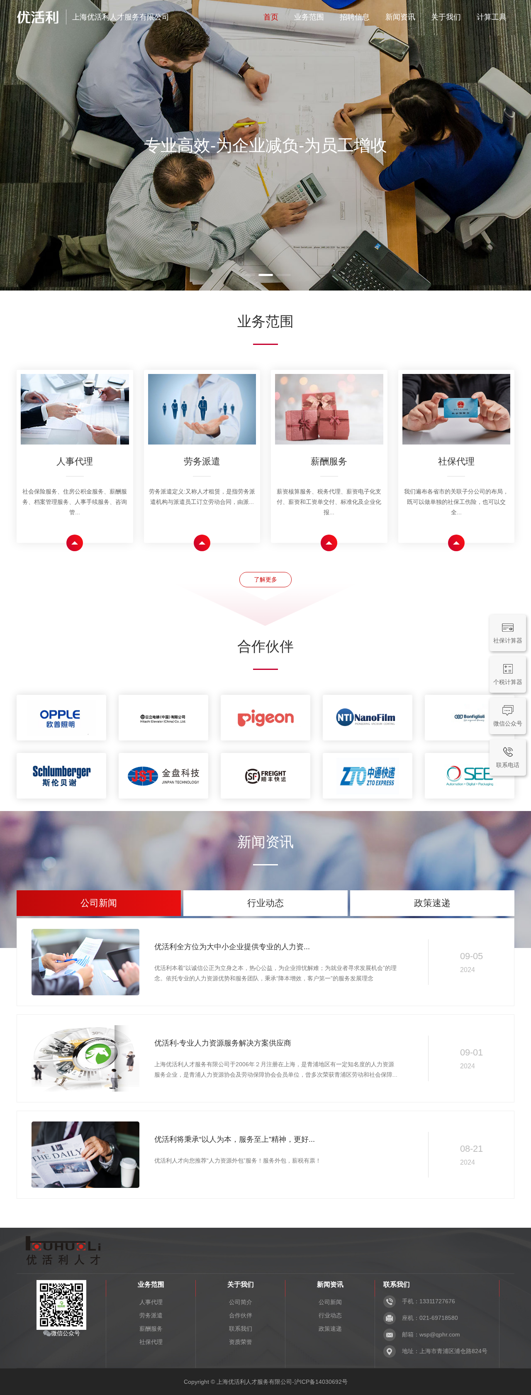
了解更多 (265, 579)
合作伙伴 (240, 1315)
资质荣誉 (240, 1342)
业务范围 (309, 17)
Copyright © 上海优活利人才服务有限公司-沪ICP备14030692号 (266, 1381)
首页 (270, 17)
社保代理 (151, 1342)
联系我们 (240, 1328)
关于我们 (446, 17)
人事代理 (151, 1302)
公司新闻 (330, 1302)
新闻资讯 (400, 17)
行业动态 (330, 1315)
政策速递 (330, 1328)
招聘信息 (355, 17)
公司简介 (240, 1302)
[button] (248, 275)
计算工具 (492, 17)
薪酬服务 (151, 1328)
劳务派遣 (151, 1315)
